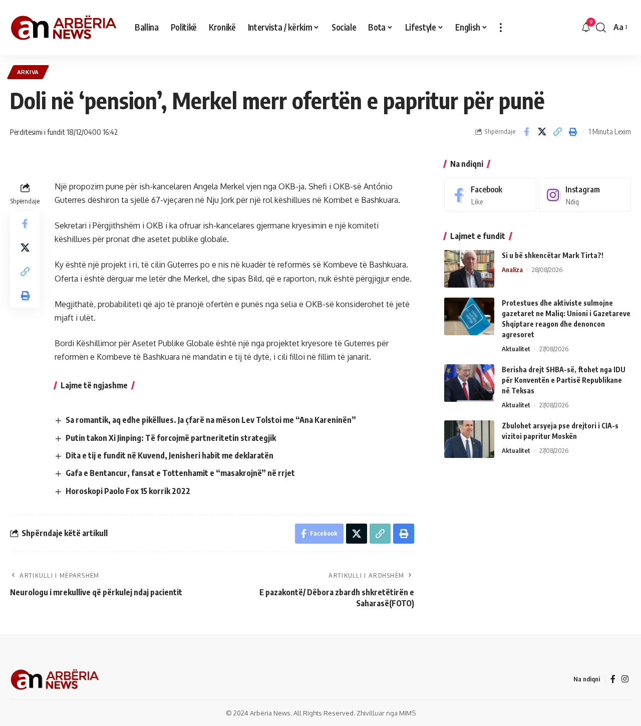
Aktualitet (516, 349)
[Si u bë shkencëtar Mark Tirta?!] (469, 269)
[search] (601, 28)
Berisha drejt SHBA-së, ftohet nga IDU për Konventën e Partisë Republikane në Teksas (563, 380)
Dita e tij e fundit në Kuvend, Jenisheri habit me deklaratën (169, 455)
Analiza (512, 270)
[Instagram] (585, 195)
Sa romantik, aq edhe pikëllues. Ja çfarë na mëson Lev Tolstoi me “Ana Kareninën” (211, 420)
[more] (501, 28)
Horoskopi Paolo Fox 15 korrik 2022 (128, 491)
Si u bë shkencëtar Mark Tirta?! (552, 255)
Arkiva (28, 72)
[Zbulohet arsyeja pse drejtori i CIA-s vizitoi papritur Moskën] (469, 439)
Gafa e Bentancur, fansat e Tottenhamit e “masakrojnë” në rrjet (180, 473)
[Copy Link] (557, 132)
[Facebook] (490, 195)
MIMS (407, 713)
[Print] (573, 132)
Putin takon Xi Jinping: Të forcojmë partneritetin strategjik (171, 438)
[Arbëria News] (64, 28)
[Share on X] (542, 132)
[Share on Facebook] (526, 132)
